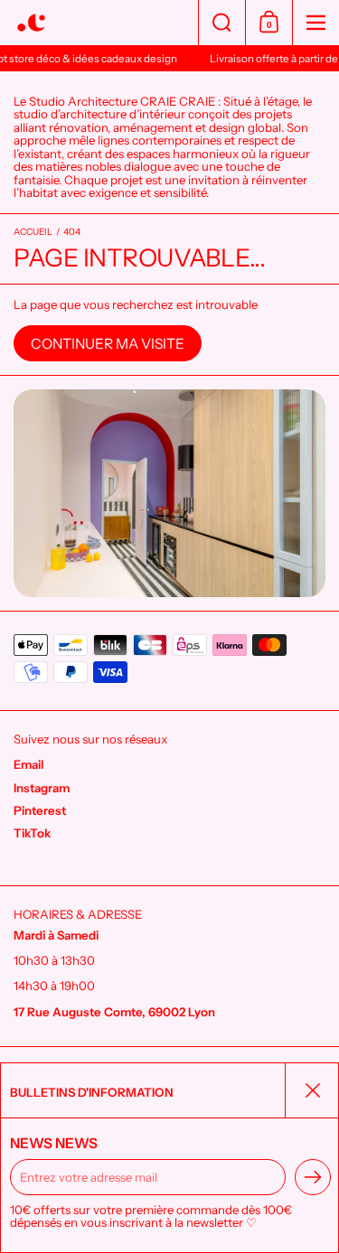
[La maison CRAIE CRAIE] (99, 23)
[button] (221, 22)
